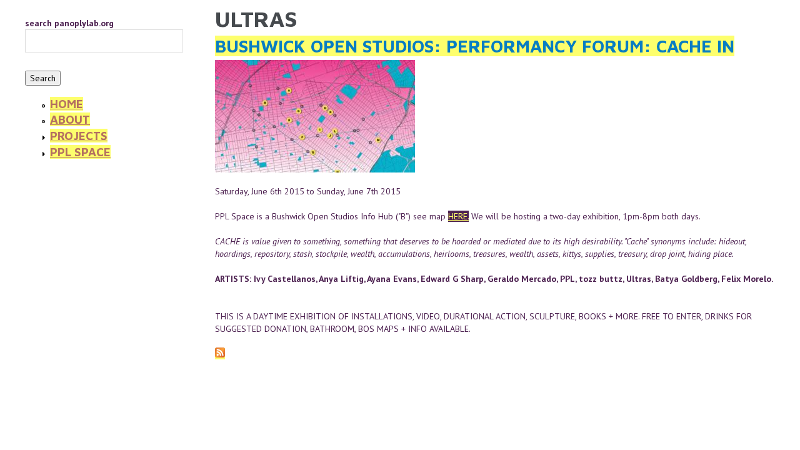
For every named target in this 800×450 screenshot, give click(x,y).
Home (66, 104)
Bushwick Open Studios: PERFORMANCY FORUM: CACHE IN (474, 46)
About (70, 119)
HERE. (458, 216)
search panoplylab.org (69, 23)
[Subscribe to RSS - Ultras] (220, 353)
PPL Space (80, 152)
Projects (79, 135)
